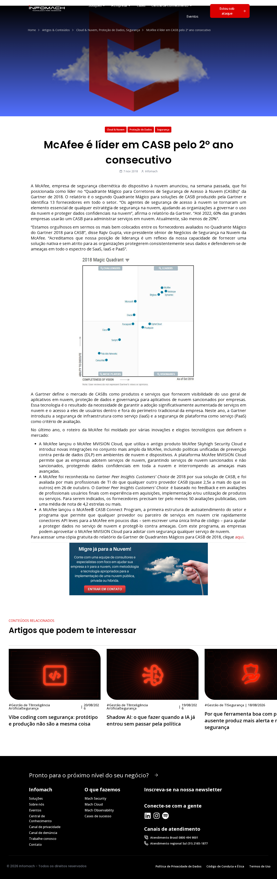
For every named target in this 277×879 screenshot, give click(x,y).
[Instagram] (156, 815)
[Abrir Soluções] (103, 5)
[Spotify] (165, 815)
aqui (239, 537)
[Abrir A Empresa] (129, 5)
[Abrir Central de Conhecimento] (190, 5)
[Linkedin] (147, 815)
